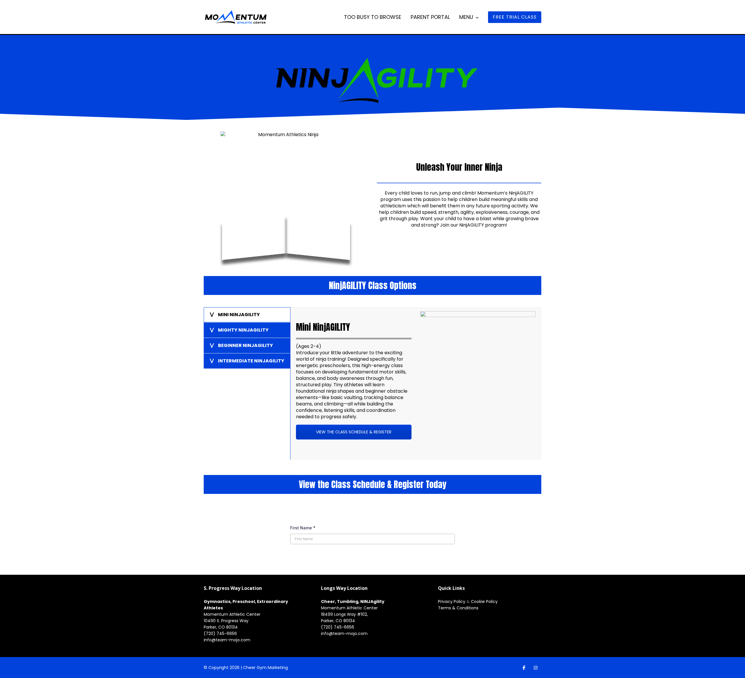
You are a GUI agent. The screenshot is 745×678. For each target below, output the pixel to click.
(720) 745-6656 (220, 633)
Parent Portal (430, 17)
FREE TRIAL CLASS (515, 17)
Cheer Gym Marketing (265, 667)
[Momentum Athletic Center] (236, 19)
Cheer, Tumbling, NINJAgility (352, 601)
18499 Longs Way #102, (344, 614)
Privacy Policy (452, 601)
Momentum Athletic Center (232, 614)
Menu (466, 17)
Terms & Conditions (458, 608)
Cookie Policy (484, 601)
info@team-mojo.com (227, 640)
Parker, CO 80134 (221, 627)
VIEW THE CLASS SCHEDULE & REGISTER (353, 432)
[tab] (247, 314)
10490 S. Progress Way (226, 621)
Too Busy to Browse (372, 17)
